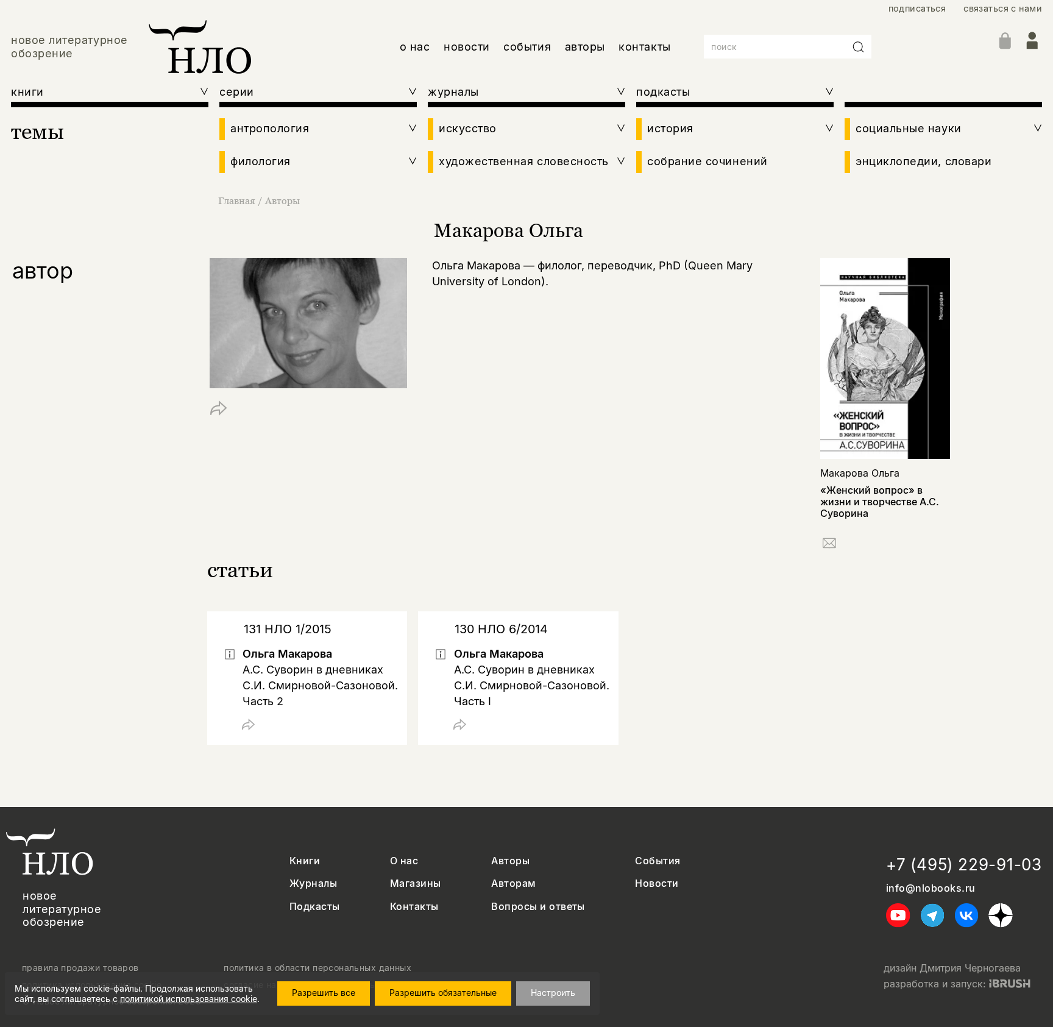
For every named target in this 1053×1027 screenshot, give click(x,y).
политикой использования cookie (188, 998)
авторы (585, 46)
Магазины (415, 883)
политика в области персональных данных (317, 968)
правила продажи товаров (80, 968)
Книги (304, 861)
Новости (656, 883)
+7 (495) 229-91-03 (964, 864)
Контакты (414, 906)
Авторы (282, 200)
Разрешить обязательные (443, 992)
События (657, 861)
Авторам (513, 883)
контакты (644, 46)
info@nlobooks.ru (931, 888)
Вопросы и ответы (538, 906)
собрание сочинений (707, 161)
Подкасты (314, 906)
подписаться (917, 8)
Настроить (553, 992)
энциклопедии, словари (923, 161)
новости (467, 46)
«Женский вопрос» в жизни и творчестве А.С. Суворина (879, 501)
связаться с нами (1002, 8)
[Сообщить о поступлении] (829, 545)
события (527, 46)
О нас (404, 861)
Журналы (313, 883)
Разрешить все (323, 992)
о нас (415, 46)
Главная (236, 200)
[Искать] (859, 47)
